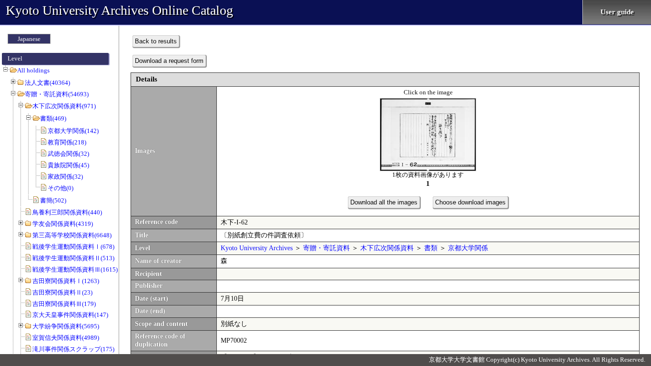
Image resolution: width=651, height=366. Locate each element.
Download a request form (169, 60)
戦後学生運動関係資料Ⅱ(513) (73, 258)
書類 (430, 248)
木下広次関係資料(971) (64, 106)
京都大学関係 (468, 248)
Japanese (29, 38)
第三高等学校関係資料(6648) (72, 235)
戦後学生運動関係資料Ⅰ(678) (73, 246)
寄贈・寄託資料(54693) (57, 94)
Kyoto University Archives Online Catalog (119, 10)
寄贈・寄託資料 (326, 248)
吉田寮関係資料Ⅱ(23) (62, 292)
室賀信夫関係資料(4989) (65, 337)
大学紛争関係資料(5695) (65, 326)
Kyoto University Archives (257, 248)
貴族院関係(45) (68, 165)
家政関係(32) (65, 176)
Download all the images (383, 202)
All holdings (33, 70)
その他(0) (60, 188)
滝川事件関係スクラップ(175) (73, 349)
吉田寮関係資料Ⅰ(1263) (65, 281)
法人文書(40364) (47, 82)
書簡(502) (53, 200)
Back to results (156, 41)
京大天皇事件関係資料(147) (70, 314)
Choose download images (470, 202)
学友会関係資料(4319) (62, 223)
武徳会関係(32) (68, 153)
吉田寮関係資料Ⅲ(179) (64, 303)
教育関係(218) (67, 142)
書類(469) (53, 118)
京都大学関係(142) (73, 130)
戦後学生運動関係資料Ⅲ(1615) (75, 269)
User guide (617, 12)
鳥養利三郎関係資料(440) (67, 212)
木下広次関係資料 (387, 248)
